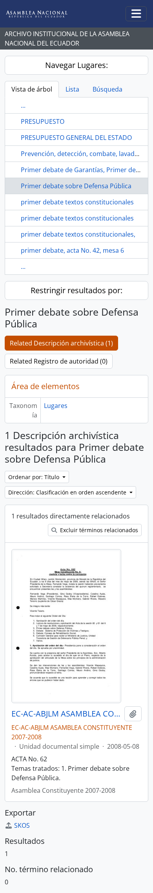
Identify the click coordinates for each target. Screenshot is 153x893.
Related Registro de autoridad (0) (58, 361)
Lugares (55, 405)
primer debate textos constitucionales (77, 202)
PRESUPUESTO (42, 121)
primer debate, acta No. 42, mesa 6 (72, 250)
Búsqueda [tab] (107, 89)
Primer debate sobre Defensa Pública (76, 186)
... (23, 105)
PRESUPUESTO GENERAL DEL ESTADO (76, 137)
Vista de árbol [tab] (31, 89)
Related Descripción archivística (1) (61, 343)
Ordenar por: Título (34, 477)
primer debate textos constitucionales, (78, 234)
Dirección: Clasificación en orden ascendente (68, 492)
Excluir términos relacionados (98, 530)
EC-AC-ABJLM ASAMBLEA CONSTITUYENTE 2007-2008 (66, 713)
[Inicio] (43, 14)
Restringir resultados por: (76, 290)
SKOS (22, 825)
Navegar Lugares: (76, 65)
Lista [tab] (72, 89)
